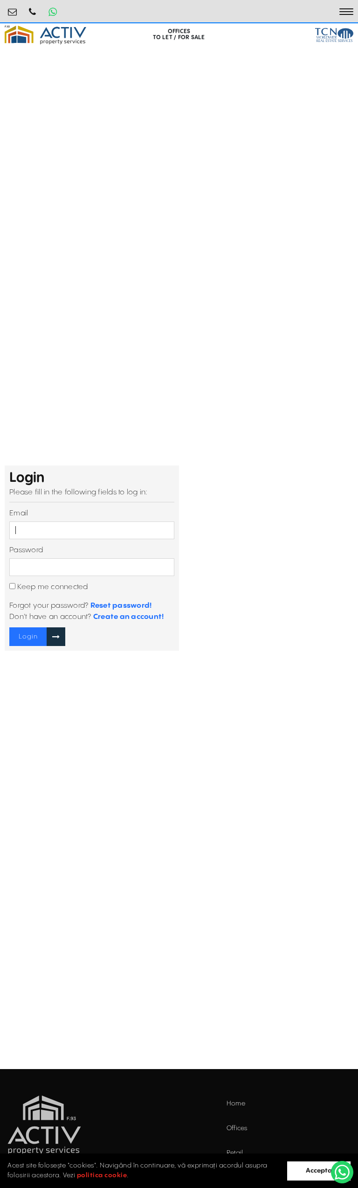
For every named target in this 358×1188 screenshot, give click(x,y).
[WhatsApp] (342, 1172)
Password (26, 550)
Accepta (319, 1170)
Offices (237, 1128)
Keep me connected (51, 587)
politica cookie (102, 1175)
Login (28, 636)
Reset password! (121, 606)
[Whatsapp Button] (53, 12)
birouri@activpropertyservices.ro (13, 8)
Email (18, 513)
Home (236, 1103)
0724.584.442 (33, 8)
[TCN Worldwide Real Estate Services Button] (334, 35)
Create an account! (128, 617)
